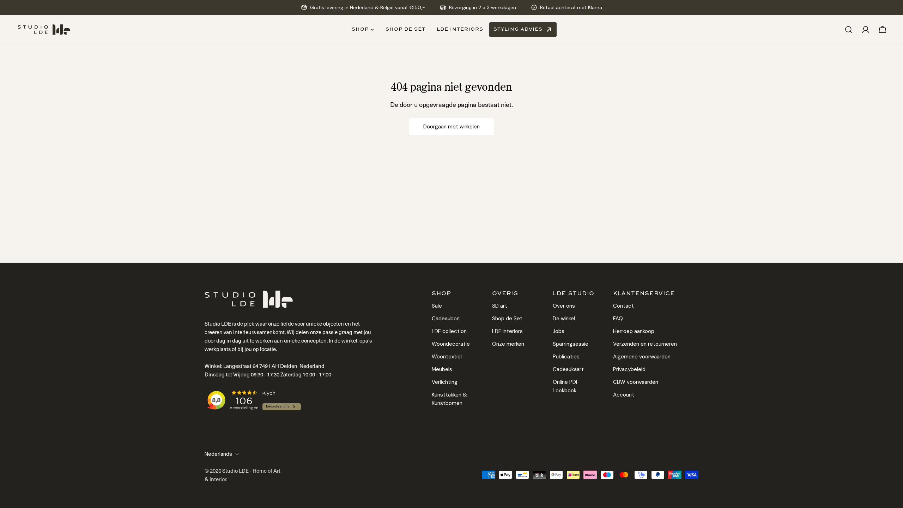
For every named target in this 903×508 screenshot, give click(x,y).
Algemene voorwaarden (642, 356)
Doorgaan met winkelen (451, 126)
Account (623, 394)
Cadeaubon (446, 318)
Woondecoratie (451, 343)
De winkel (564, 318)
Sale (437, 305)
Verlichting (444, 382)
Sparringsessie (570, 343)
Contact (623, 305)
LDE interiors (507, 331)
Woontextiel (447, 356)
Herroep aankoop (633, 331)
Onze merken (508, 343)
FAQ (618, 318)
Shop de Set (507, 318)
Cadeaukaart (568, 369)
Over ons (564, 305)
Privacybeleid (629, 369)
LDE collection (449, 331)
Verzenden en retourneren (645, 343)
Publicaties (566, 356)
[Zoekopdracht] (849, 30)
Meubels (442, 369)
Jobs (558, 331)
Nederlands (218, 454)
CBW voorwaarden (635, 382)
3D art (499, 305)
